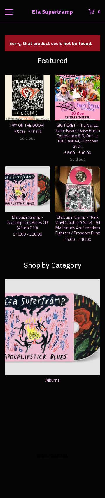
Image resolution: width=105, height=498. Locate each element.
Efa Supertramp (52, 11)
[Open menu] (8, 12)
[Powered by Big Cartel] (52, 455)
